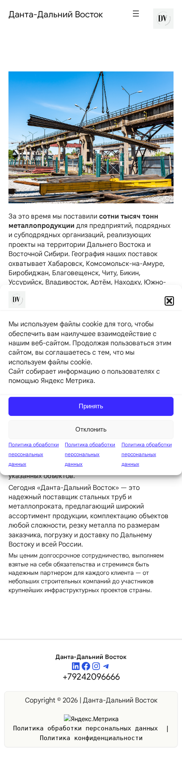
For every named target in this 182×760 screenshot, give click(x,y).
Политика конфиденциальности (91, 737)
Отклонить (91, 429)
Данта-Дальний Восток (55, 14)
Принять (91, 406)
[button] (169, 301)
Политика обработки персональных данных (33, 454)
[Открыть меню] (136, 13)
